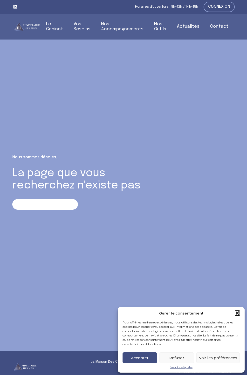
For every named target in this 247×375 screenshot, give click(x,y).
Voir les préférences (218, 357)
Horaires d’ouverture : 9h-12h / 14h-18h (166, 6)
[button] (237, 313)
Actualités (188, 26)
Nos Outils (160, 26)
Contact (219, 26)
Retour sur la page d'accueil (45, 204)
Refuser (176, 357)
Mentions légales (181, 367)
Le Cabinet (54, 26)
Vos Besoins (82, 26)
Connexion (219, 7)
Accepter (140, 357)
